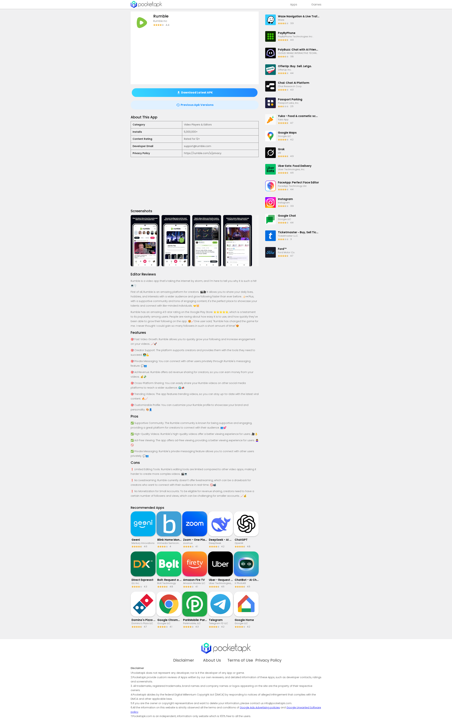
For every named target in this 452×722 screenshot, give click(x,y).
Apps (293, 4)
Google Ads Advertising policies (260, 707)
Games (316, 4)
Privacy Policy (268, 660)
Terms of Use (240, 660)
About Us (212, 660)
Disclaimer (183, 660)
